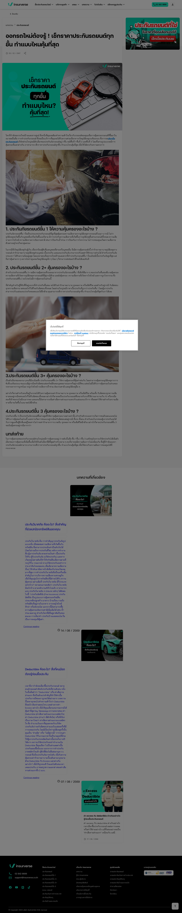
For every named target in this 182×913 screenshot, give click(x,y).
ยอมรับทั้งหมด (101, 343)
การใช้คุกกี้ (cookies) (81, 333)
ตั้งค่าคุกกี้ (80, 343)
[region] (92, 335)
